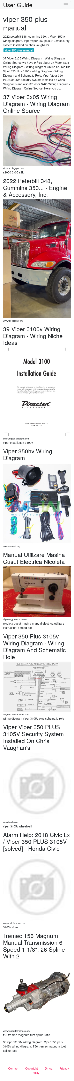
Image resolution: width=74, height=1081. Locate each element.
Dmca (48, 1068)
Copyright (31, 1068)
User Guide (17, 4)
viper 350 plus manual (19, 50)
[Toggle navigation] (66, 4)
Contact (13, 1068)
